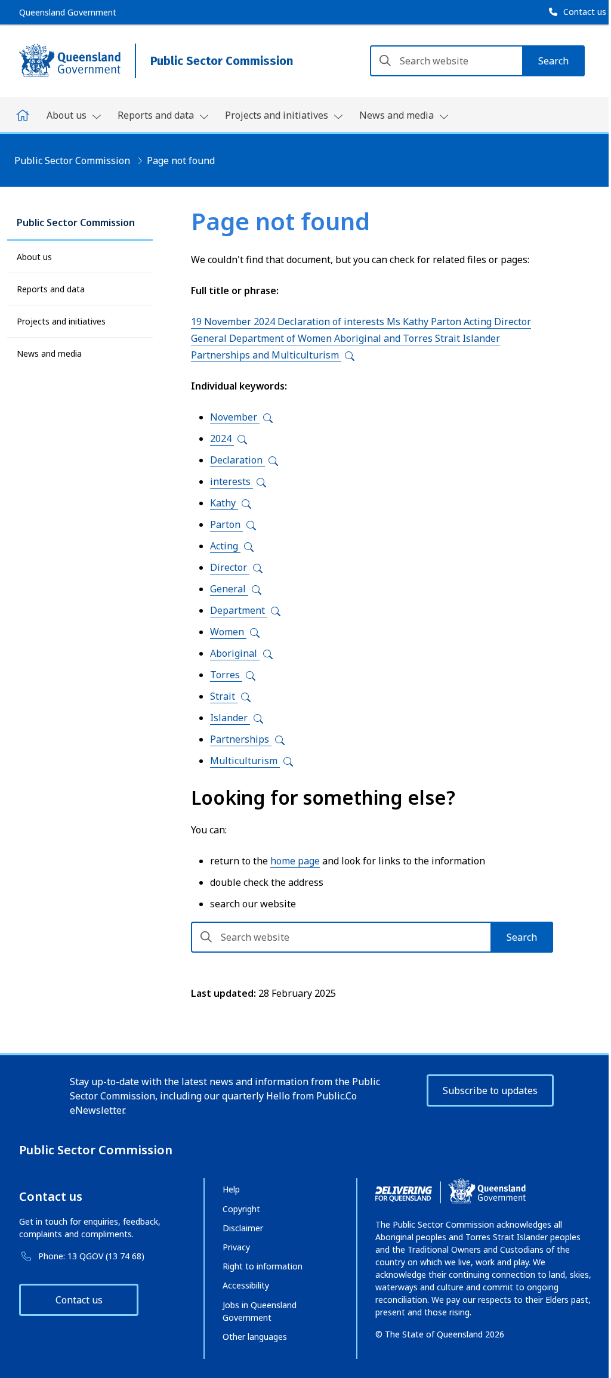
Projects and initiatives (61, 321)
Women (228, 631)
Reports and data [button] (157, 115)
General (229, 588)
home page (295, 860)
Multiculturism (245, 760)
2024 (222, 438)
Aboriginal (235, 653)
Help (231, 1189)
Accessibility (246, 1285)
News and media (49, 353)
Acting (225, 545)
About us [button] (68, 115)
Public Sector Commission (72, 160)
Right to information (263, 1266)
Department (238, 610)
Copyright (241, 1209)
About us (34, 256)
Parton (226, 524)
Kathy (224, 502)
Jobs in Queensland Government (260, 1311)
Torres (226, 674)
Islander (230, 717)
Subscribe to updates (490, 1090)
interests (231, 481)
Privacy (236, 1247)
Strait (223, 696)
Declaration (237, 459)
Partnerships (240, 739)
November (235, 417)
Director (229, 567)
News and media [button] (397, 115)
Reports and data (51, 289)
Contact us (79, 1299)
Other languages (255, 1336)
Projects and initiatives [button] (278, 115)
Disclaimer (243, 1228)
